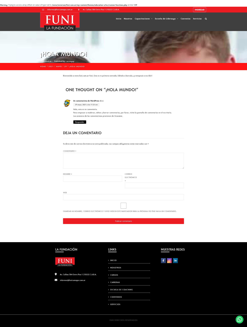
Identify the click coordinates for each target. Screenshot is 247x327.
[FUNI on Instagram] (169, 260)
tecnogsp (70, 61)
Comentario (69, 151)
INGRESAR (199, 9)
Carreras (115, 282)
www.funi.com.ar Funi (83, 76)
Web (65, 192)
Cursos (114, 275)
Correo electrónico (131, 177)
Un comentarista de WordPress (86, 101)
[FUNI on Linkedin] (175, 260)
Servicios (197, 19)
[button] (239, 319)
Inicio (118, 19)
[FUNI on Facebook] (163, 260)
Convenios (186, 19)
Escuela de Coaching (121, 290)
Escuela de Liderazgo (165, 19)
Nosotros (128, 19)
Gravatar (118, 116)
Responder (79, 122)
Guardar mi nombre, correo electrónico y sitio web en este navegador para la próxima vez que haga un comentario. (120, 211)
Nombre (67, 174)
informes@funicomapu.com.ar (60, 9)
